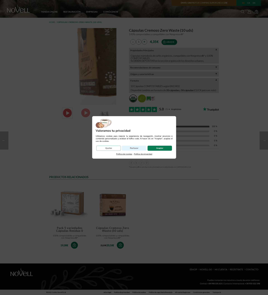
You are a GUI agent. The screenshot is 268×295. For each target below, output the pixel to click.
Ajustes (108, 148)
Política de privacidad (143, 154)
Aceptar (159, 148)
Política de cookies (124, 154)
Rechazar (134, 148)
